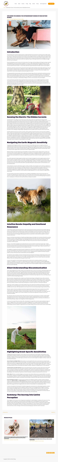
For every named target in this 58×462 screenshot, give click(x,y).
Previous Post (5, 412)
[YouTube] (52, 452)
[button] (51, 4)
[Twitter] (48, 452)
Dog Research (16, 19)
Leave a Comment (10, 19)
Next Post (54, 412)
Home (5, 7)
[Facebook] (47, 452)
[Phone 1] (53, 452)
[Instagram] (50, 452)
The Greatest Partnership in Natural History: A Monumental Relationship (41, 439)
